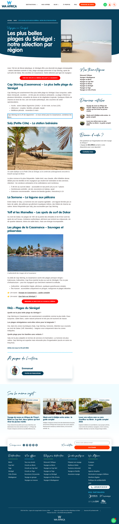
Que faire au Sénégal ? (28, 296)
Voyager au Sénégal (17, 28)
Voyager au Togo (85, 88)
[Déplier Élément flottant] (113, 520)
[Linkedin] (27, 445)
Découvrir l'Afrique (86, 75)
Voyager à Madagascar (87, 77)
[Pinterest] (33, 445)
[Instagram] (24, 445)
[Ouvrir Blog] (58, 5)
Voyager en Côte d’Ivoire (88, 90)
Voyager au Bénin (85, 79)
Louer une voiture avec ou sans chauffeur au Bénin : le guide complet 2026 (98, 123)
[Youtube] (30, 445)
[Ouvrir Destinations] (37, 5)
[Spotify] (36, 445)
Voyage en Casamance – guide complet (34, 293)
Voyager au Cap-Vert (86, 82)
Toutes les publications (33, 373)
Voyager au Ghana (86, 84)
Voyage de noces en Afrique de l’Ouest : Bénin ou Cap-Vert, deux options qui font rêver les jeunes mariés (23, 420)
